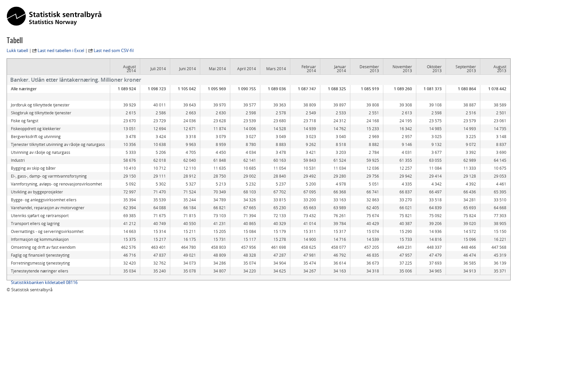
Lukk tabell (17, 50)
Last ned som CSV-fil (114, 50)
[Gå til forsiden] (54, 16)
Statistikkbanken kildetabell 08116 (44, 282)
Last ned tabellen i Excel (61, 50)
